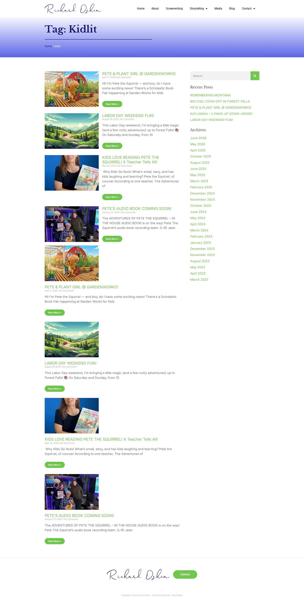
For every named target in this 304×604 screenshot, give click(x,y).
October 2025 (200, 156)
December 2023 (202, 249)
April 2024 (198, 224)
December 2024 (202, 193)
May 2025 (197, 175)
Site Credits (177, 595)
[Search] (255, 75)
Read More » (112, 104)
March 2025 (199, 181)
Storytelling (197, 8)
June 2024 (198, 212)
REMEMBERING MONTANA (210, 95)
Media (218, 8)
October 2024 (200, 205)
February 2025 (201, 187)
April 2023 (197, 273)
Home (140, 8)
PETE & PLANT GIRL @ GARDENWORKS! (139, 73)
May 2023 (197, 267)
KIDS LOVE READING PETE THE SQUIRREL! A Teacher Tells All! (130, 159)
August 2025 (200, 162)
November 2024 (202, 199)
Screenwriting (174, 8)
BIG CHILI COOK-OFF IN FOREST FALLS (220, 101)
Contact (247, 8)
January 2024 (200, 242)
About (155, 8)
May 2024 (197, 218)
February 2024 (201, 236)
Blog (232, 8)
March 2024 (199, 230)
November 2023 (202, 255)
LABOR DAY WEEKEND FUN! (128, 115)
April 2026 (197, 150)
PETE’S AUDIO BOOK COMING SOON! (137, 208)
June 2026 (198, 138)
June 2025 (198, 169)
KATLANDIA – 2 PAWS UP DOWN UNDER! (221, 114)
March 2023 (199, 279)
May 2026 (197, 144)
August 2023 (200, 261)
